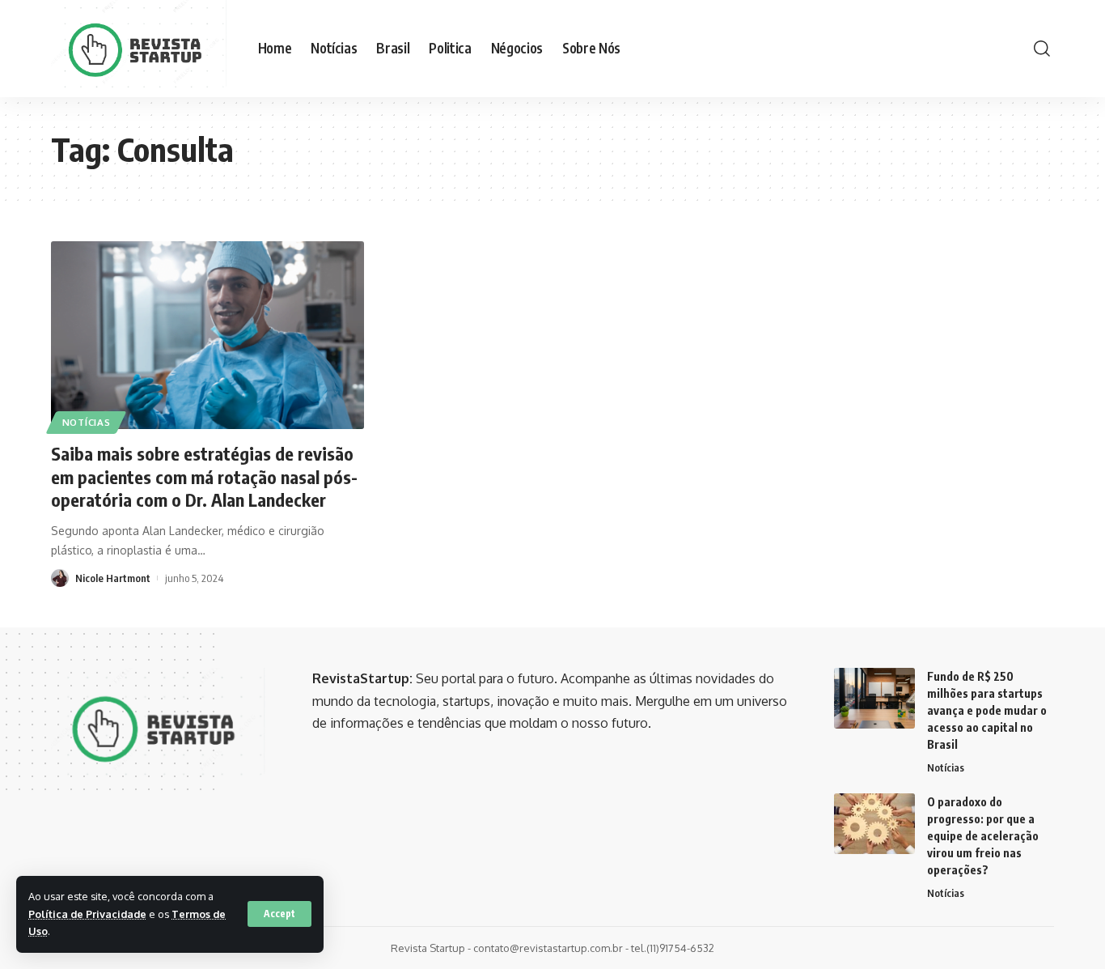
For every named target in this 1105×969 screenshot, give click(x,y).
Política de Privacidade (87, 913)
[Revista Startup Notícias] (141, 48)
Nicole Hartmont (112, 578)
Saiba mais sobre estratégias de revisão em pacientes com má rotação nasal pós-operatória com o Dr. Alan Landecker (204, 476)
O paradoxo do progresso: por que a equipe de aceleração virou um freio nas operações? (983, 836)
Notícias (86, 422)
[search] (1042, 48)
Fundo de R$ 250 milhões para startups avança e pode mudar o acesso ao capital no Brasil (987, 710)
